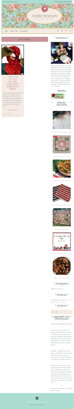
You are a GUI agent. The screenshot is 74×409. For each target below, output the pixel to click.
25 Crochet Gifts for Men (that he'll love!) (62, 253)
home (6, 31)
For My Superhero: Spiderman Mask (13, 85)
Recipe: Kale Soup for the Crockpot (61, 180)
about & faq (14, 31)
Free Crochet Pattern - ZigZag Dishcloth (62, 205)
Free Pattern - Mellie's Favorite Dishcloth (61, 132)
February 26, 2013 (13, 76)
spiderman (17, 115)
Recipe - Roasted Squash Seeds (62, 278)
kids (13, 115)
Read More (12, 110)
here (52, 86)
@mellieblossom (60, 288)
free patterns (24, 31)
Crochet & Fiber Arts (7, 113)
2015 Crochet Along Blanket (62, 229)
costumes (5, 115)
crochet (9, 115)
